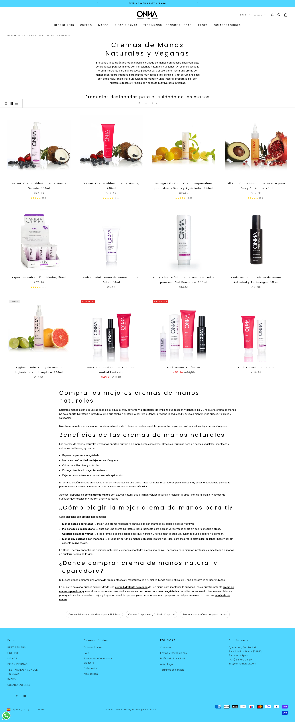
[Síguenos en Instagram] (16, 695)
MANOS (103, 25)
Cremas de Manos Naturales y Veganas (48, 36)
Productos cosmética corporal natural (205, 614)
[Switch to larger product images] (6, 103)
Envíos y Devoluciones (173, 652)
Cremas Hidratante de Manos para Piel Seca (94, 614)
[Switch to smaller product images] (11, 103)
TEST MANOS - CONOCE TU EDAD (167, 25)
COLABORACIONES (227, 25)
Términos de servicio (172, 669)
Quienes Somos (93, 647)
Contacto (165, 647)
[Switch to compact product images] (16, 103)
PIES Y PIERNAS (126, 25)
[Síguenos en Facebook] (8, 695)
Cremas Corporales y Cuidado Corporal (151, 614)
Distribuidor (90, 668)
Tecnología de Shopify (144, 709)
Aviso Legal (166, 664)
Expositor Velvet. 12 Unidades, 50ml (39, 277)
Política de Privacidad (172, 658)
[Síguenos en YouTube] (24, 695)
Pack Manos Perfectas (184, 367)
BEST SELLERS (64, 25)
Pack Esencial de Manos (256, 367)
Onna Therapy (15, 36)
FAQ (86, 652)
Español (258, 15)
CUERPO (86, 25)
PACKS (203, 25)
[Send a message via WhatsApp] (6, 715)
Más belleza (91, 673)
